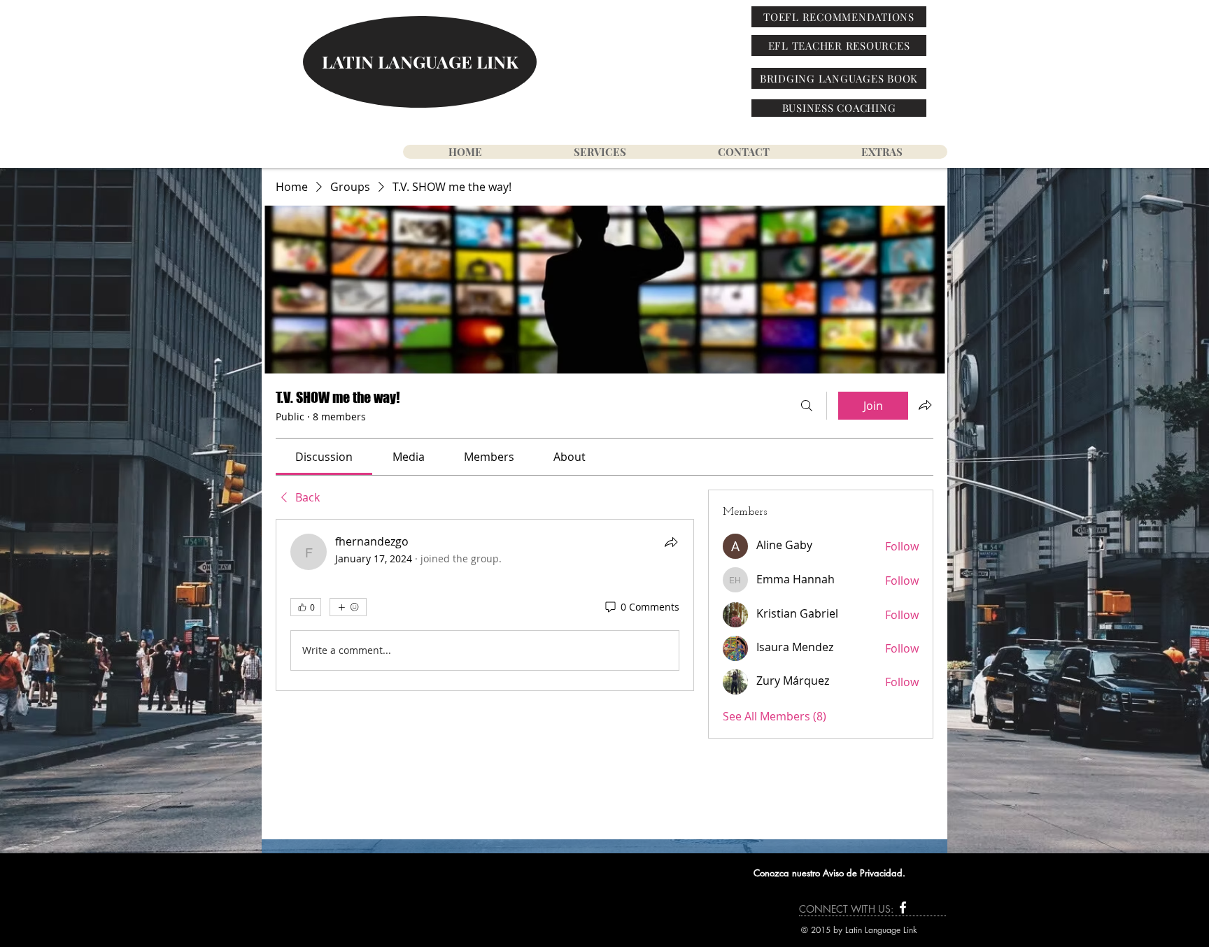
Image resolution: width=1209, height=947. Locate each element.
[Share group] (925, 405)
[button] (881, 152)
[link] (324, 456)
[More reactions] (348, 607)
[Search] (806, 406)
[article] (485, 605)
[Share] (671, 542)
